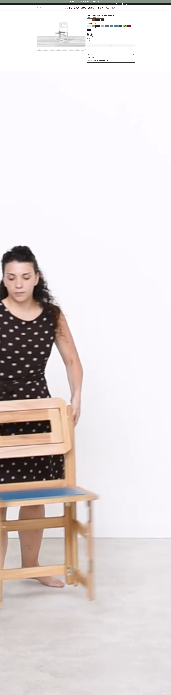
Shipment (91, 54)
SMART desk (107, 8)
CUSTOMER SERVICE (49, 4)
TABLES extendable (83, 8)
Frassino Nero (102, 20)
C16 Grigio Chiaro (102, 26)
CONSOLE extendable (76, 8)
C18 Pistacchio (125, 26)
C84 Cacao (98, 26)
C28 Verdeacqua (116, 26)
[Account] (116, 4)
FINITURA (93, 17)
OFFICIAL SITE (38, 4)
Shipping (88, 36)
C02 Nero (89, 29)
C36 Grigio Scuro (107, 26)
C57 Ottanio (120, 26)
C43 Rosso (129, 26)
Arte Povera (98, 20)
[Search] (119, 4)
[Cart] (122, 4)
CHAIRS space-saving (91, 8)
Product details (94, 51)
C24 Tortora (93, 26)
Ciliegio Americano (93, 20)
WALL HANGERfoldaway (100, 8)
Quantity (89, 38)
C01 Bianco (89, 26)
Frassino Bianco (89, 20)
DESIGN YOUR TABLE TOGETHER (98, 60)
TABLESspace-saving (68, 8)
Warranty (91, 57)
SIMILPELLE (93, 23)
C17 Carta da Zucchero (111, 26)
